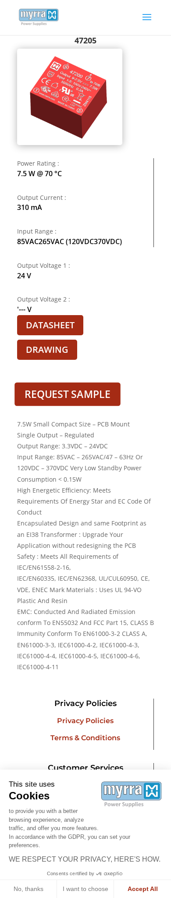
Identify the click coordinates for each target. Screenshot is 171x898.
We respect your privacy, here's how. (84, 859)
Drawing (47, 349)
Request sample (67, 394)
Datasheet (50, 325)
